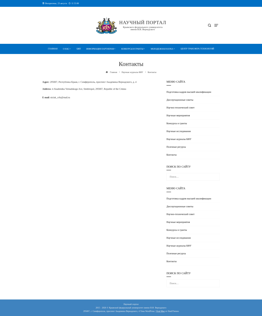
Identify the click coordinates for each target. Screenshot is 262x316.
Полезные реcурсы (176, 147)
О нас (66, 49)
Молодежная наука (162, 49)
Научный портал (142, 22)
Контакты (171, 154)
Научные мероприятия (178, 115)
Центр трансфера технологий (197, 49)
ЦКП (79, 49)
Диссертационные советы (179, 100)
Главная (52, 49)
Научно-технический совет (180, 107)
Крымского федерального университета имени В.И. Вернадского (143, 28)
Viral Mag (160, 311)
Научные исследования (178, 131)
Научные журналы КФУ (178, 139)
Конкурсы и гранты (132, 49)
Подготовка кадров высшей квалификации (188, 92)
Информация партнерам (100, 49)
